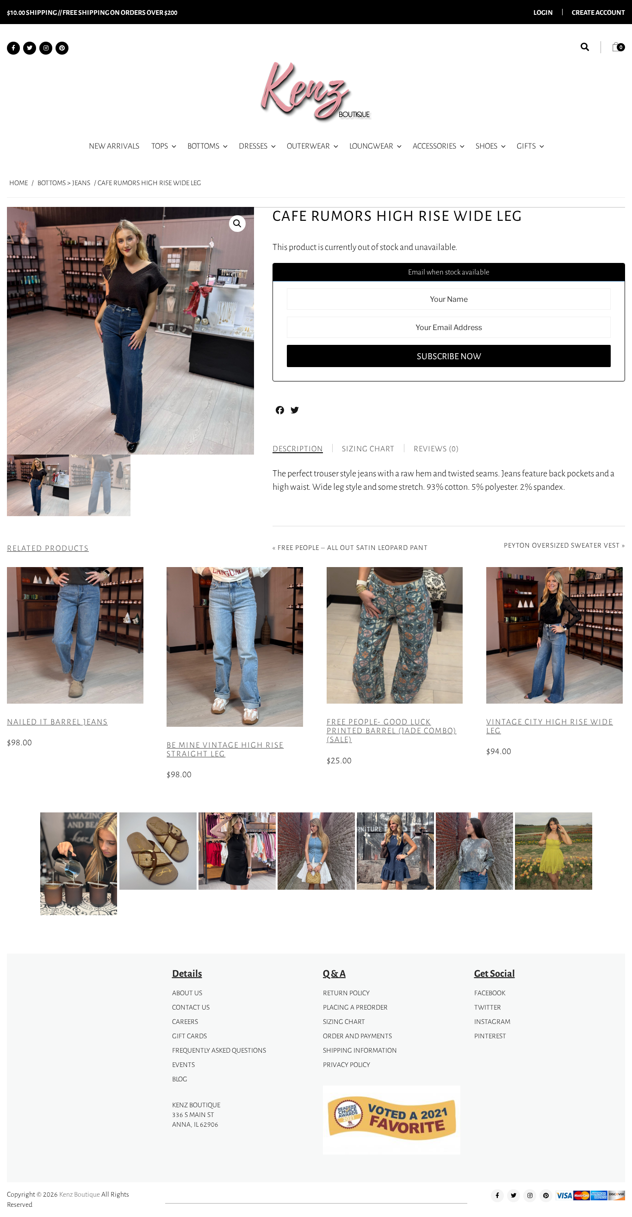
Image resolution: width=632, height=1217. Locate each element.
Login (543, 12)
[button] (237, 223)
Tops (159, 146)
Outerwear (308, 146)
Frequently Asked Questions (219, 1050)
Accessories (434, 146)
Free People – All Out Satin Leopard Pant (353, 547)
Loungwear (371, 146)
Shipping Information (360, 1050)
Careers (185, 1021)
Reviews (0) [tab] (436, 448)
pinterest (490, 1035)
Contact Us (191, 1007)
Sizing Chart (344, 1021)
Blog (179, 1078)
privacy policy (346, 1064)
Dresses (253, 146)
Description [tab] (298, 448)
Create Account (598, 12)
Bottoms (203, 146)
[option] (79, 865)
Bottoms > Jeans (63, 182)
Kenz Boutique (79, 1194)
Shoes (486, 146)
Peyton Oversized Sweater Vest (562, 545)
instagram (492, 1021)
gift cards (189, 1035)
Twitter (487, 1007)
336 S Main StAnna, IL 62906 (195, 1119)
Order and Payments (357, 1035)
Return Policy (346, 992)
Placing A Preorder (355, 1007)
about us (187, 992)
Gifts (526, 146)
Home (18, 182)
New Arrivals (114, 146)
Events (183, 1064)
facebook (489, 992)
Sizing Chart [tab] (368, 448)
